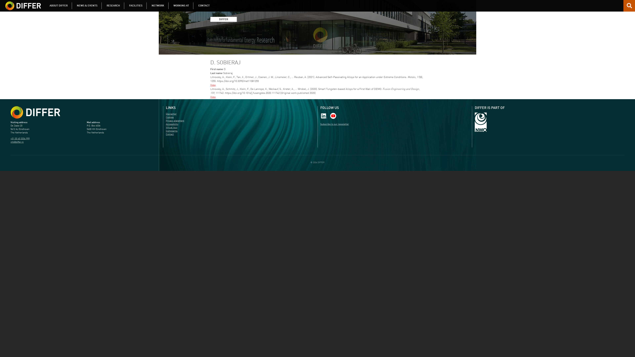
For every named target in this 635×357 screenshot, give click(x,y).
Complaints (171, 131)
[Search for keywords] (629, 7)
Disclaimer (171, 114)
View (213, 85)
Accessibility (172, 124)
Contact (170, 134)
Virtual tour (171, 128)
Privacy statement (175, 121)
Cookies (170, 117)
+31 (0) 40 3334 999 (20, 139)
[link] (324, 116)
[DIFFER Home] (23, 3)
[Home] (35, 112)
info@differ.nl (17, 142)
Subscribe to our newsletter (334, 124)
